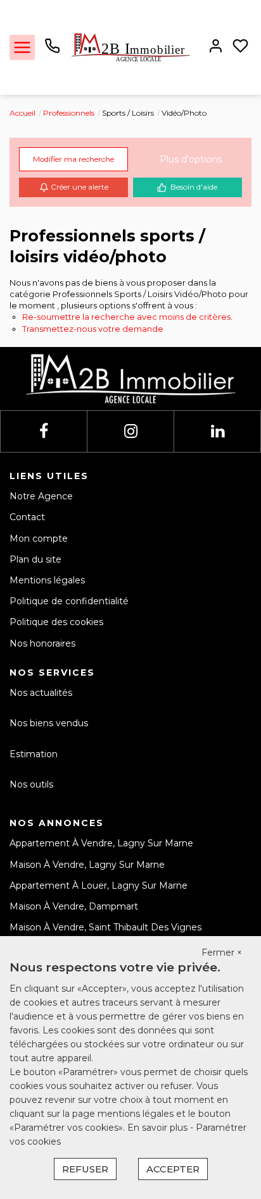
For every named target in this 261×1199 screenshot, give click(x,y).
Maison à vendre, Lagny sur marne (87, 864)
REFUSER (85, 1169)
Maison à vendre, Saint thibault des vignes (105, 927)
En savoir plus (158, 1127)
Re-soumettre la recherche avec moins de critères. (127, 317)
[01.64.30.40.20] (52, 50)
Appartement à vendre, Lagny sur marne (101, 843)
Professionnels (68, 113)
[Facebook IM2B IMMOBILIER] (43, 431)
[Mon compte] (216, 47)
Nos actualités (41, 692)
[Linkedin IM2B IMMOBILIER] (217, 431)
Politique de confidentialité (69, 601)
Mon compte (39, 538)
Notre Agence (41, 496)
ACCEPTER (173, 1169)
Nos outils (31, 784)
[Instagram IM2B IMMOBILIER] (130, 431)
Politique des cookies (56, 622)
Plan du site (35, 559)
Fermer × (221, 952)
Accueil (22, 113)
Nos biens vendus (49, 723)
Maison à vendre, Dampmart (74, 906)
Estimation (34, 754)
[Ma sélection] (240, 47)
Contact (27, 517)
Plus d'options (191, 159)
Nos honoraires (42, 643)
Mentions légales (47, 580)
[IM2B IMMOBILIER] (130, 46)
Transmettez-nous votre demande (92, 329)
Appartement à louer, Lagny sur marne (99, 885)
